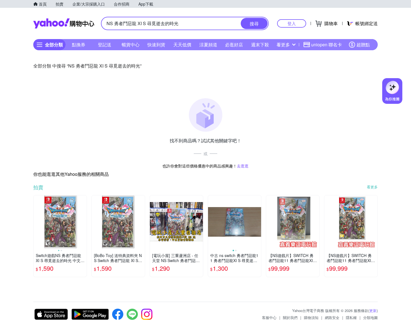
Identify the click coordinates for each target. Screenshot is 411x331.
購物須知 (311, 317)
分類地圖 (370, 317)
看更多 (283, 44)
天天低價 (182, 44)
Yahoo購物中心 (63, 23)
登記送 (104, 44)
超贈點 (363, 44)
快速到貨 (156, 44)
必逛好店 (234, 44)
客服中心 (269, 317)
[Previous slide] (37, 222)
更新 (373, 310)
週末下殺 (260, 44)
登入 (291, 23)
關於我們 (290, 317)
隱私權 (351, 317)
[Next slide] (83, 222)
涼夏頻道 (208, 44)
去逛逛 (243, 166)
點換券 (78, 44)
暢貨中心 (131, 44)
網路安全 (332, 317)
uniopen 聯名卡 (326, 44)
